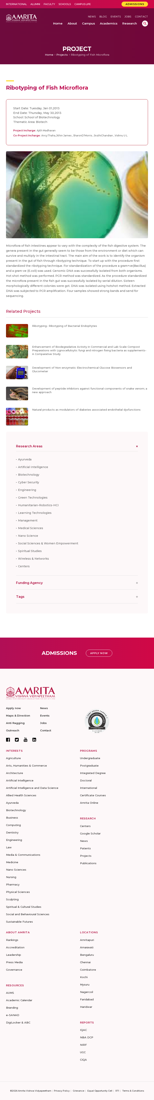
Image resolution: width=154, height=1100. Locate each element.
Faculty (49, 4)
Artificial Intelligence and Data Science (32, 787)
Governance (14, 969)
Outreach (12, 730)
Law (9, 847)
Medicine (12, 862)
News (92, 16)
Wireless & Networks (33, 558)
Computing (13, 825)
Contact (141, 16)
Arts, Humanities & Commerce (26, 765)
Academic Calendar (19, 1000)
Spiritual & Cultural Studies (23, 906)
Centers (24, 566)
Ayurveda (24, 459)
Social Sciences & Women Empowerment (48, 543)
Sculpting (12, 899)
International (16, 4)
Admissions (135, 4)
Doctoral (86, 780)
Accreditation (15, 947)
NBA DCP (86, 1037)
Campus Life (82, 4)
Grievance (78, 1090)
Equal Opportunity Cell (99, 1090)
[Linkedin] (34, 740)
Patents (85, 848)
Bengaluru (87, 954)
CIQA (83, 1059)
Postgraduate (89, 765)
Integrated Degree (93, 773)
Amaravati (86, 947)
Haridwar (86, 1006)
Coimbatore (88, 969)
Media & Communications (23, 854)
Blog (103, 16)
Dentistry (12, 832)
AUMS (10, 992)
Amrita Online (89, 802)
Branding (12, 1007)
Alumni (35, 4)
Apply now (13, 708)
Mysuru (84, 984)
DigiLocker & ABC (18, 1022)
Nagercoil (86, 992)
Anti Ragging (15, 723)
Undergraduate (90, 758)
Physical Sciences (18, 891)
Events (116, 16)
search (145, 23)
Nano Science (28, 536)
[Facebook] (8, 740)
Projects (62, 54)
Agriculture (13, 758)
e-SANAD (12, 1015)
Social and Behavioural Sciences (27, 914)
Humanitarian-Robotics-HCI (38, 505)
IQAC (83, 1030)
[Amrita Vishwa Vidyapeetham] (21, 18)
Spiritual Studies (30, 551)
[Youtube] (25, 739)
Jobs (128, 16)
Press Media (14, 962)
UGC (83, 1052)
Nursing (11, 877)
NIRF (83, 1044)
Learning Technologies (35, 513)
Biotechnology (28, 474)
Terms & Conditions (133, 1090)
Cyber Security (28, 482)
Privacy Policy (62, 1090)
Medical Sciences (30, 528)
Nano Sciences (16, 869)
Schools (65, 4)
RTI (117, 1090)
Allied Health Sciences (21, 795)
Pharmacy (12, 884)
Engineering (27, 490)
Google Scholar (90, 833)
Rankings (12, 940)
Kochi (84, 977)
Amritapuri (87, 940)
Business (12, 817)
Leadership (13, 954)
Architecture (14, 773)
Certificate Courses (93, 795)
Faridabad (87, 999)
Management (27, 520)
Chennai (85, 962)
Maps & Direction (18, 715)
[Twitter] (17, 740)
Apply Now (99, 653)
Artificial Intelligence (33, 467)
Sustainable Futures (19, 921)
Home (49, 54)
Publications (88, 863)
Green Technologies (33, 497)
